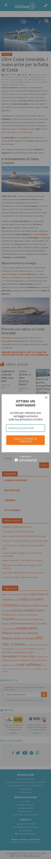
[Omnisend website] (25, 458)
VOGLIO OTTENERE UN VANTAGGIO (25, 440)
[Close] (46, 397)
